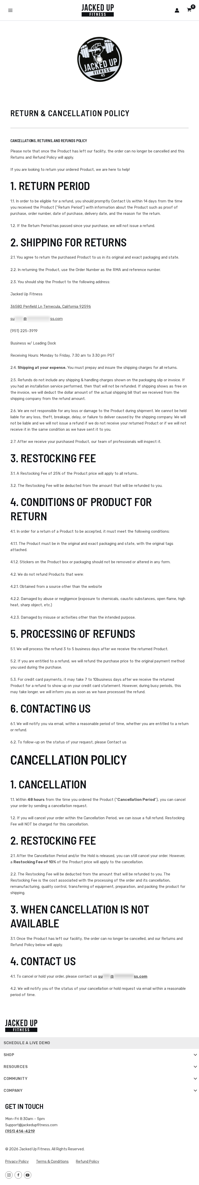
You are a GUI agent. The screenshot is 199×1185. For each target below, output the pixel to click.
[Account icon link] (177, 10)
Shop (9, 1055)
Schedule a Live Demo (27, 1043)
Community (15, 1079)
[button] (195, 1055)
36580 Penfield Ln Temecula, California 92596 (50, 306)
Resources (15, 1067)
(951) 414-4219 (20, 1131)
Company (13, 1090)
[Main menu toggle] (10, 10)
